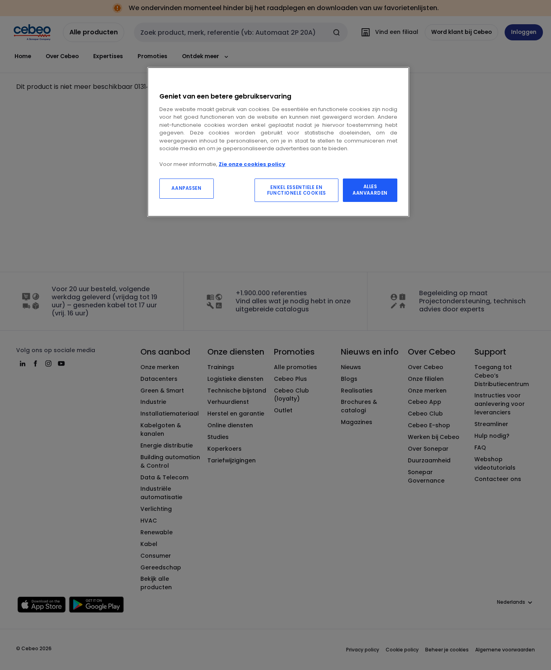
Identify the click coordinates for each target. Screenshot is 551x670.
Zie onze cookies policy (252, 164)
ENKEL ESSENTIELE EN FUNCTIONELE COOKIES (296, 190)
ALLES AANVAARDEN (370, 189)
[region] (278, 142)
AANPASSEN (186, 188)
